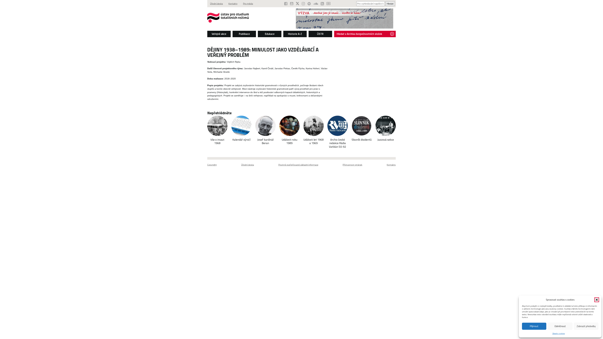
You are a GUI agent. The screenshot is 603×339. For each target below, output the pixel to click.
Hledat (390, 3)
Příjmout (534, 326)
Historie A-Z (295, 34)
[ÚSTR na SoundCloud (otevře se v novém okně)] (315, 3)
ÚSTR (320, 34)
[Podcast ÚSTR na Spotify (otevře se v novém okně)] (309, 3)
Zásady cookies (558, 333)
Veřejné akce (219, 34)
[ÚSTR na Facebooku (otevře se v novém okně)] (286, 3)
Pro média (248, 3)
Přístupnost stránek (352, 165)
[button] (596, 299)
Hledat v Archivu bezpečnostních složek (359, 34)
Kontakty (232, 3)
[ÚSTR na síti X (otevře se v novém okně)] (297, 3)
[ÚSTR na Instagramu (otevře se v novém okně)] (303, 3)
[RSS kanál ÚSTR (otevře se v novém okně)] (322, 3)
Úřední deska (216, 3)
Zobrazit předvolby (586, 326)
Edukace (269, 34)
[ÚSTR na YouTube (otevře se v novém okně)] (292, 3)
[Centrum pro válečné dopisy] (344, 28)
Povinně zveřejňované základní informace (298, 165)
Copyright (212, 165)
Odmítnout (560, 326)
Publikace (244, 34)
